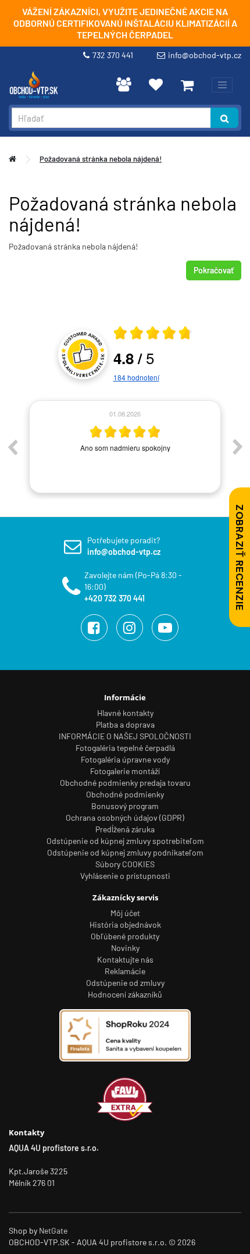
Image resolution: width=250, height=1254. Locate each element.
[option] (125, 446)
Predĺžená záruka (125, 829)
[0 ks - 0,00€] (187, 84)
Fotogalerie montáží (125, 771)
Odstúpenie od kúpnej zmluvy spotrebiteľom (125, 841)
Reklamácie (125, 971)
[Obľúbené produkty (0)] (156, 84)
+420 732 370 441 (114, 598)
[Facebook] (94, 627)
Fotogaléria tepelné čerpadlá (125, 748)
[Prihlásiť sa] (123, 84)
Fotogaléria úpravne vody (125, 759)
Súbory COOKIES (125, 864)
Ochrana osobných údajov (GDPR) (125, 817)
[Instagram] (129, 627)
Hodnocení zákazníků (125, 994)
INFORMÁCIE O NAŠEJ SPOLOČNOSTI (125, 736)
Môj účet (125, 913)
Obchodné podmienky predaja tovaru (125, 783)
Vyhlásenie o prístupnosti (125, 876)
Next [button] (238, 447)
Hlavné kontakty (125, 713)
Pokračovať (214, 270)
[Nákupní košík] (187, 84)
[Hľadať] (224, 118)
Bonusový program (125, 806)
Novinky (125, 948)
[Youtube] (165, 627)
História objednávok (125, 924)
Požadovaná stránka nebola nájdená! (101, 158)
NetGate (53, 1230)
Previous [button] (12, 447)
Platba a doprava (125, 724)
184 (136, 377)
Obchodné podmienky (125, 794)
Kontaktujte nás (125, 959)
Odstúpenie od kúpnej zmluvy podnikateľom (125, 852)
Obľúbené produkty (125, 936)
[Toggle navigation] (222, 84)
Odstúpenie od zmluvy (125, 983)
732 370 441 (114, 55)
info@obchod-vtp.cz (204, 55)
